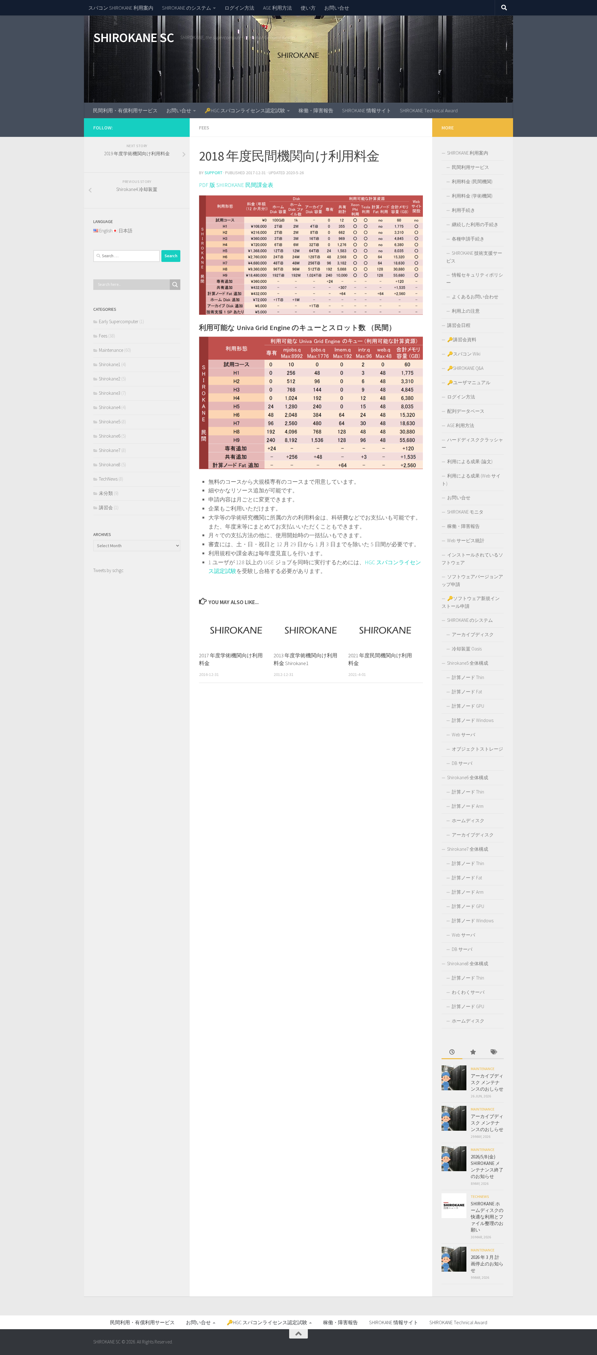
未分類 (106, 493)
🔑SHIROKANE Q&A (465, 368)
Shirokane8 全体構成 (467, 963)
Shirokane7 (109, 450)
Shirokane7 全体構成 (467, 849)
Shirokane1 (109, 364)
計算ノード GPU (468, 706)
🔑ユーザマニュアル (468, 382)
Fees (204, 127)
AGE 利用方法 (277, 8)
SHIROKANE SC (133, 37)
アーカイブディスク (473, 634)
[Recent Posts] (452, 1052)
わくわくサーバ (468, 992)
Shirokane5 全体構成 (467, 663)
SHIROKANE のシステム (186, 8)
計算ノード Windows (472, 720)
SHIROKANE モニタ (465, 512)
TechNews (108, 479)
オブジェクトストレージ (477, 749)
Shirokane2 (109, 379)
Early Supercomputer (118, 321)
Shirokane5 (109, 422)
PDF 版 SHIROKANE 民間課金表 (236, 185)
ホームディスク (468, 820)
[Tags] (493, 1052)
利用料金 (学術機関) (472, 196)
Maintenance (111, 350)
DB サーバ (462, 763)
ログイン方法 (239, 8)
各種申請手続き (468, 239)
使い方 (308, 8)
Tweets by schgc (108, 570)
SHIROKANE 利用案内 (467, 153)
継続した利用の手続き (475, 224)
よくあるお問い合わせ (475, 297)
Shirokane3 (109, 393)
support (213, 172)
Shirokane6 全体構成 (467, 777)
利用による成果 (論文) (470, 461)
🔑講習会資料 (461, 339)
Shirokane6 (109, 436)
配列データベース (465, 411)
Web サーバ (463, 735)
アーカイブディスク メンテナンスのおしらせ (487, 1082)
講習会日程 (458, 325)
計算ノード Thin (468, 677)
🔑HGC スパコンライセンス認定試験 (245, 110)
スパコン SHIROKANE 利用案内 (120, 8)
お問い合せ (336, 8)
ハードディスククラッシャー (472, 443)
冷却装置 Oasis (467, 649)
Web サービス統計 (465, 540)
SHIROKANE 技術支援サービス (474, 257)
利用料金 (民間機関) (472, 181)
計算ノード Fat (467, 692)
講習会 (106, 507)
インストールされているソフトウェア (472, 559)
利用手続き (463, 210)
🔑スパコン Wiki (463, 354)
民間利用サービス (470, 167)
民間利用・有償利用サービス (125, 110)
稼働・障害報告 (315, 110)
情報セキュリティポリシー (474, 279)
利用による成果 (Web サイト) (471, 480)
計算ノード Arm (468, 806)
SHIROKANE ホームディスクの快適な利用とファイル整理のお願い (487, 1217)
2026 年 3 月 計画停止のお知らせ (487, 1263)
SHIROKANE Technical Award (429, 110)
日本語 (125, 231)
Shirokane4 (109, 407)
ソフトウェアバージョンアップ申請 (472, 580)
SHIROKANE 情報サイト (366, 110)
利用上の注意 (466, 311)
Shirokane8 (109, 465)
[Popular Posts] (472, 1052)
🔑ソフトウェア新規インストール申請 (471, 602)
